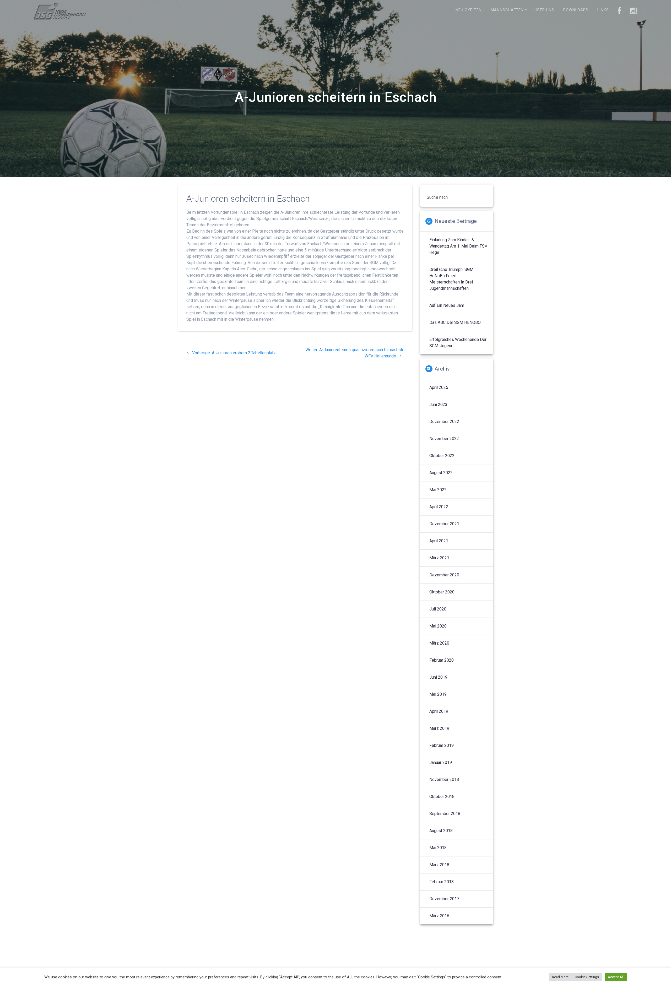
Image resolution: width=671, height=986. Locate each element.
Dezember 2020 (444, 574)
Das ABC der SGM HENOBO (455, 322)
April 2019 (438, 711)
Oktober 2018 (441, 796)
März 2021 (439, 557)
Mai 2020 (438, 626)
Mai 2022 (438, 489)
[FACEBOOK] (619, 11)
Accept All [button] (616, 977)
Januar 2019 (440, 762)
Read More (560, 977)
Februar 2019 (441, 745)
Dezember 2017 (444, 898)
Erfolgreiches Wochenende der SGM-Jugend (457, 342)
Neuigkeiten (469, 10)
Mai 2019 (438, 694)
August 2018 (441, 830)
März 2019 (439, 728)
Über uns (544, 10)
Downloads (575, 10)
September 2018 (444, 813)
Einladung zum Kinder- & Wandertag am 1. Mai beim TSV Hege (458, 246)
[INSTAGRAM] (633, 11)
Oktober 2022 (441, 455)
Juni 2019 (438, 677)
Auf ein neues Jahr (446, 305)
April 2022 (438, 506)
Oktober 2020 (441, 592)
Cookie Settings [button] (587, 977)
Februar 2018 (441, 881)
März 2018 (439, 864)
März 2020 (439, 643)
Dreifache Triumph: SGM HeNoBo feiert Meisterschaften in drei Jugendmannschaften (451, 279)
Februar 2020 (441, 660)
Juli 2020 (437, 609)
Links (603, 10)
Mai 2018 (438, 847)
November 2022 (444, 438)
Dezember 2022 (444, 421)
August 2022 (441, 472)
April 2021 (438, 540)
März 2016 (439, 915)
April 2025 (438, 387)
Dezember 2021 (444, 523)
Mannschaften (507, 10)
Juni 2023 (438, 404)
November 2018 (444, 779)
